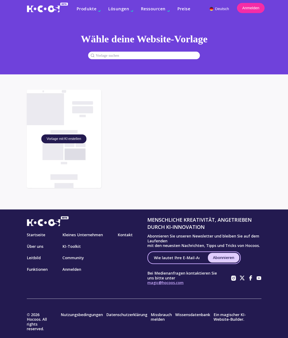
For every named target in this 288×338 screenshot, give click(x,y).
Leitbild (34, 257)
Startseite (36, 234)
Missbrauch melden (161, 317)
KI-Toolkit (71, 246)
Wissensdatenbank (192, 314)
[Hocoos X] (242, 277)
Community (73, 257)
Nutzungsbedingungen (82, 314)
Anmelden (250, 8)
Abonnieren (223, 257)
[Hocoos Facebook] (250, 277)
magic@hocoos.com (165, 282)
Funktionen (37, 269)
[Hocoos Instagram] (233, 277)
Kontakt (125, 234)
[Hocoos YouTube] (258, 277)
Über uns (35, 246)
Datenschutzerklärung (126, 314)
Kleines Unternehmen (82, 234)
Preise (183, 9)
